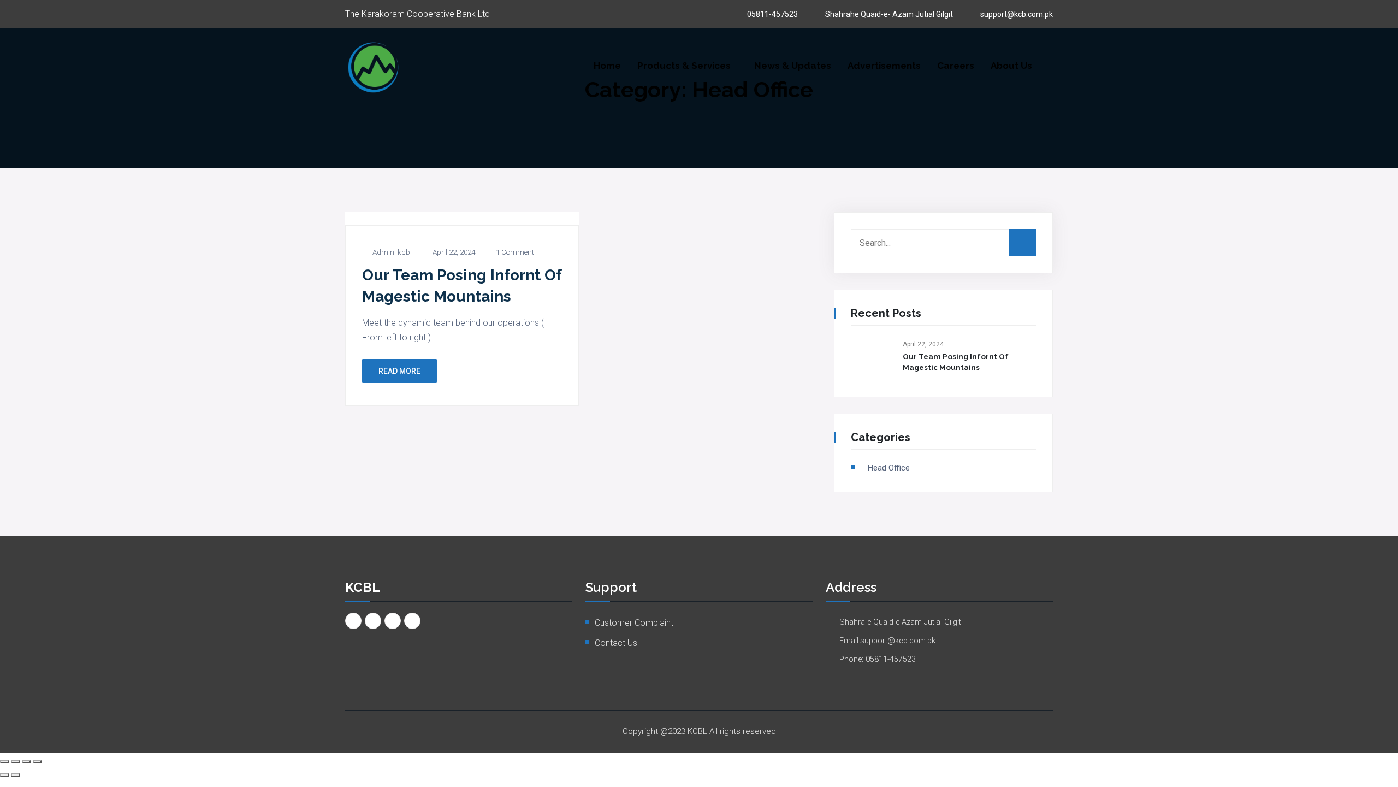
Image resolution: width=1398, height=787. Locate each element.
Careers (955, 65)
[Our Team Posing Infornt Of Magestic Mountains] (873, 358)
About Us (1011, 65)
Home (607, 65)
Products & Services (684, 65)
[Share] (26, 761)
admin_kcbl (392, 252)
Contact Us (616, 643)
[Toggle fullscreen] (15, 761)
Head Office (889, 468)
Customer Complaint (634, 623)
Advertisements (884, 65)
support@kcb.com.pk (1016, 14)
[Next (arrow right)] (15, 775)
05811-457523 (772, 14)
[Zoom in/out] (4, 761)
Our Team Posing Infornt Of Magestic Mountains (956, 362)
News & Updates (792, 65)
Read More (399, 371)
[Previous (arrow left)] (4, 775)
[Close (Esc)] (37, 761)
